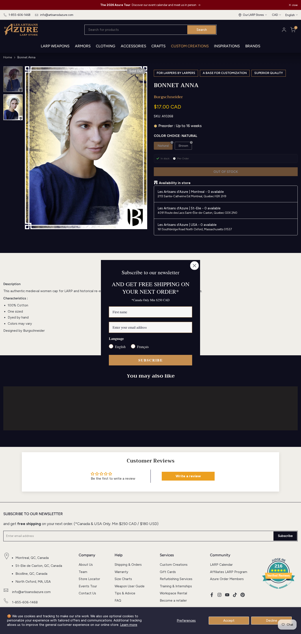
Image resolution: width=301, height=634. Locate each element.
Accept (228, 621)
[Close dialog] (194, 265)
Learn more (128, 625)
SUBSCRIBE (150, 360)
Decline (271, 621)
